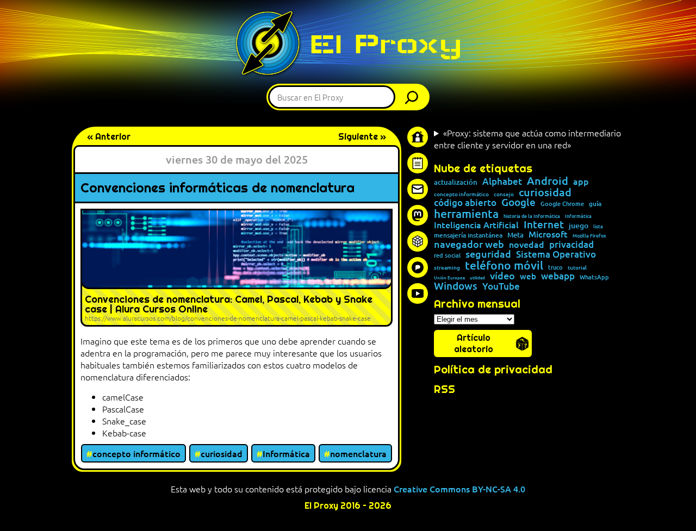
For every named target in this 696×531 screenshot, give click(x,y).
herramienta (466, 213)
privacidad (571, 244)
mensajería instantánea (468, 235)
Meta (515, 235)
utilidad (477, 277)
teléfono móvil (504, 265)
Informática (286, 453)
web (528, 276)
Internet (544, 225)
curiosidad (222, 453)
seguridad (488, 254)
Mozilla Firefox (589, 235)
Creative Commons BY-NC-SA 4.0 (459, 489)
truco (555, 268)
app (581, 181)
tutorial (577, 267)
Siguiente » (362, 136)
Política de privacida (489, 370)
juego (578, 225)
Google (518, 202)
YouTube (501, 286)
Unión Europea (449, 277)
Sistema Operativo (556, 254)
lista (598, 226)
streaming (447, 267)
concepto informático (136, 453)
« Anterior (108, 136)
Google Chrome (562, 204)
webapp (558, 276)
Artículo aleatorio (473, 343)
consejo (504, 194)
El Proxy (385, 43)
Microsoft (548, 234)
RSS (444, 389)
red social (447, 255)
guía (595, 204)
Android (547, 181)
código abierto (465, 203)
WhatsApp (594, 277)
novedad (526, 244)
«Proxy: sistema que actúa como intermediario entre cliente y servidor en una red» (527, 139)
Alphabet (502, 181)
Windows (455, 286)
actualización (455, 182)
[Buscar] (414, 97)
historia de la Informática (532, 216)
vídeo (502, 275)
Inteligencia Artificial (476, 225)
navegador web (469, 244)
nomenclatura (358, 453)
